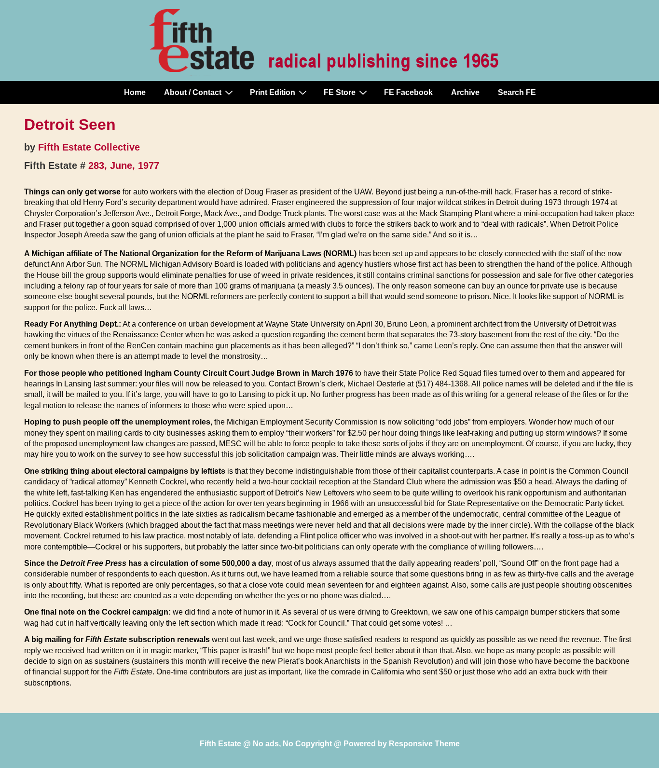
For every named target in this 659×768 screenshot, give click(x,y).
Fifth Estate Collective (89, 147)
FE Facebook (408, 92)
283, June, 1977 (123, 165)
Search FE (517, 92)
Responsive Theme (424, 744)
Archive (465, 92)
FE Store (340, 92)
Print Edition (272, 92)
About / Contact (192, 92)
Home (135, 92)
